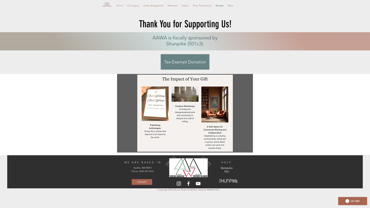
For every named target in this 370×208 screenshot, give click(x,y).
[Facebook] (188, 183)
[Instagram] (179, 183)
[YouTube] (198, 183)
